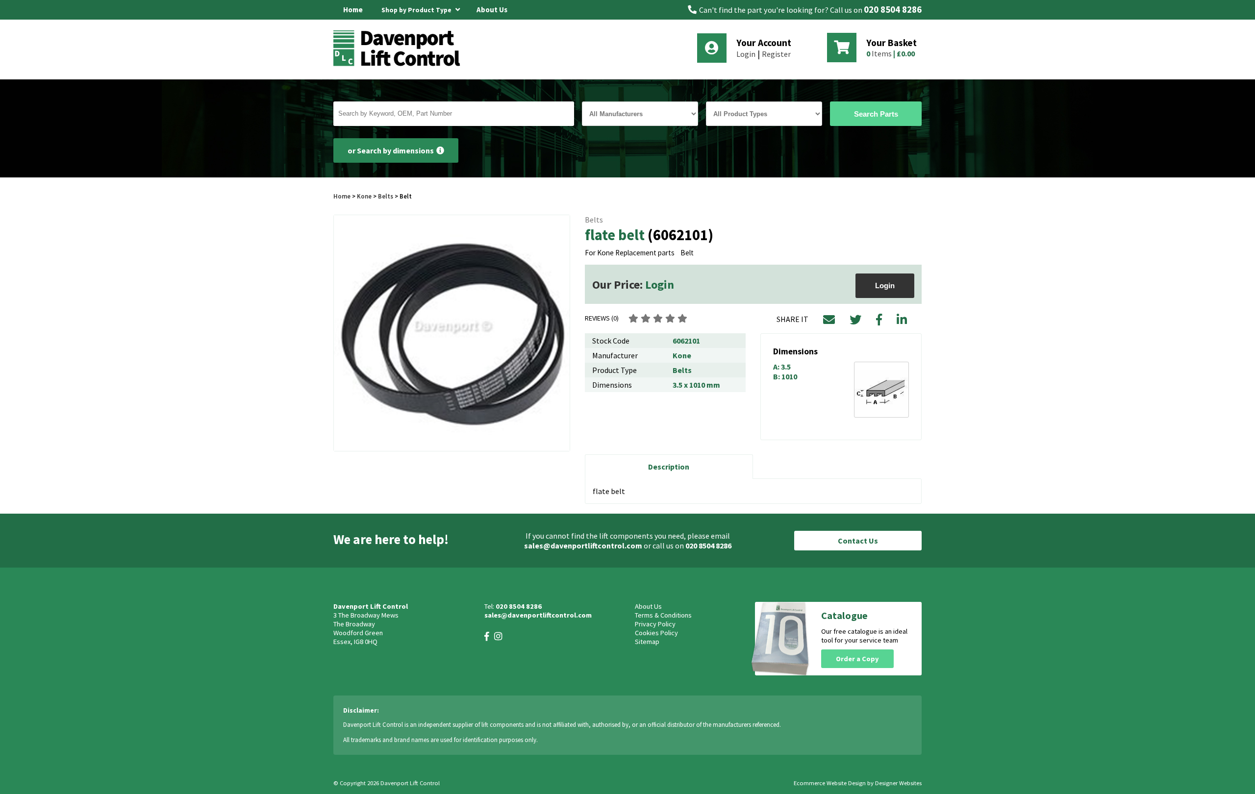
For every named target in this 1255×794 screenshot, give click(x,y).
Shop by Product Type (417, 10)
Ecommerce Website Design (830, 783)
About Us (492, 9)
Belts (385, 196)
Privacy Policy (655, 624)
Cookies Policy (656, 632)
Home (353, 9)
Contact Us (858, 541)
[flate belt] (452, 333)
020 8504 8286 (893, 9)
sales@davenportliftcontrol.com (583, 545)
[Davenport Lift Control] (399, 65)
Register (776, 54)
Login (745, 54)
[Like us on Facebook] (486, 636)
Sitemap (647, 641)
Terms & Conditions (663, 615)
